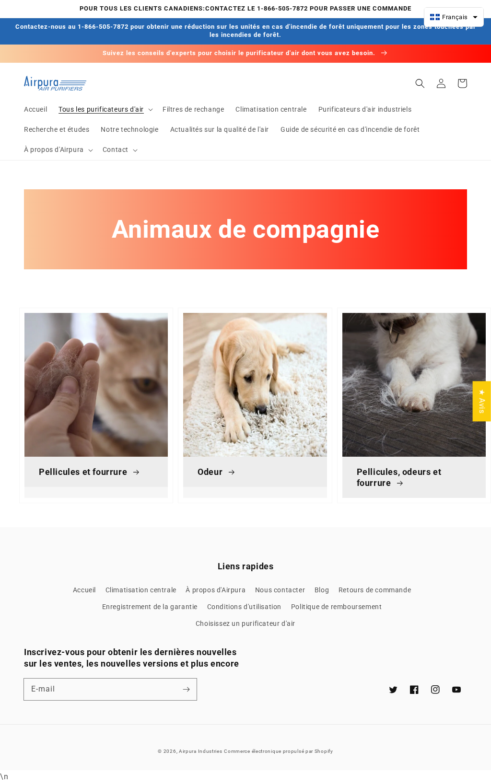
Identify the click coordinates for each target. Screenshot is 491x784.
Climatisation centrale (140, 590)
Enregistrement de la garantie (150, 607)
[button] (105, 109)
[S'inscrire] (186, 689)
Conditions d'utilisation (244, 607)
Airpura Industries (200, 751)
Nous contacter (280, 590)
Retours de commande (375, 590)
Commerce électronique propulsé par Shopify (278, 751)
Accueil (84, 590)
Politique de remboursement (336, 607)
